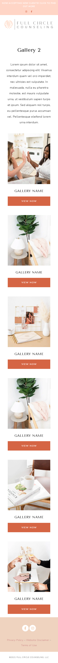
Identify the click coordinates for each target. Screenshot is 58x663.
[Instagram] (26, 12)
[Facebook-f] (32, 12)
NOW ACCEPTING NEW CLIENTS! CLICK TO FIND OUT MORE (29, 5)
